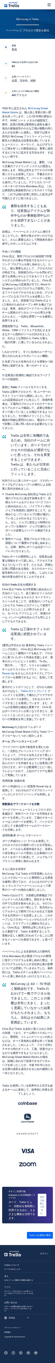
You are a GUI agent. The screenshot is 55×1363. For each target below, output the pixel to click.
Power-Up (8, 673)
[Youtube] (35, 1352)
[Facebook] (13, 1352)
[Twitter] (28, 1352)
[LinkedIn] (20, 1352)
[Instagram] (5, 1352)
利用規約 (7, 1332)
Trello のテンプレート (34, 691)
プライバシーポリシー (12, 1327)
